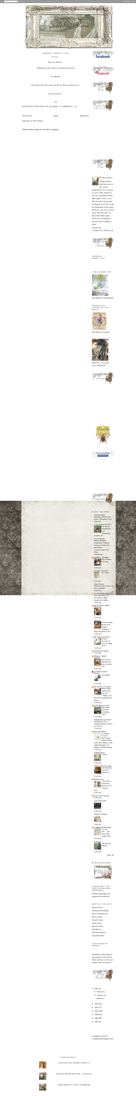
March (100, 992)
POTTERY (106, 675)
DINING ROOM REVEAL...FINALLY (74, 1074)
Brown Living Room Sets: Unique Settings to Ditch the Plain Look (103, 626)
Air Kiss (97, 620)
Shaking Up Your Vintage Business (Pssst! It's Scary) (103, 723)
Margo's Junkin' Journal (100, 657)
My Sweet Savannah (102, 637)
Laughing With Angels (102, 827)
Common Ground (101, 571)
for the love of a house (102, 687)
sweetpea (106, 178)
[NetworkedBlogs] (103, 453)
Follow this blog (103, 455)
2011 (97, 1007)
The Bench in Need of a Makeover (107, 770)
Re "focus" (106, 573)
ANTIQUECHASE (101, 651)
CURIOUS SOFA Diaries (100, 672)
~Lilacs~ (105, 754)
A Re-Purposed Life (101, 705)
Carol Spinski (99, 539)
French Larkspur (100, 814)
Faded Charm (99, 753)
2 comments (66, 106)
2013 (97, 989)
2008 (97, 1018)
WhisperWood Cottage (103, 766)
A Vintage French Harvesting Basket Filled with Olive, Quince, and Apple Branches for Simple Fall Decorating (103, 740)
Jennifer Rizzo (99, 515)
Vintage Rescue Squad (102, 720)
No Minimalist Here (101, 594)
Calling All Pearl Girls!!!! (74, 1063)
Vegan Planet (99, 584)
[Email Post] (75, 106)
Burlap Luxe (99, 779)
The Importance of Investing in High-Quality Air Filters (101, 598)
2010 (97, 1011)
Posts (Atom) (38, 121)
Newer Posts (27, 116)
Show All (110, 855)
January (100, 995)
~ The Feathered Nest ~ (103, 524)
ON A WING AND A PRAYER (102, 606)
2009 (97, 1015)
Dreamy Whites (100, 732)
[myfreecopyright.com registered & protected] (103, 896)
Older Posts (84, 116)
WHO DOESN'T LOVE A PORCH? (74, 1085)
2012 (97, 1004)
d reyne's (97, 841)
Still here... (56, 57)
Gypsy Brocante (100, 801)
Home (56, 116)
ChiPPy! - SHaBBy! (101, 557)
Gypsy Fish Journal (101, 796)
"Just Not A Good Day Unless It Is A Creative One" (103, 785)
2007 (97, 1022)
